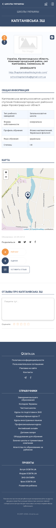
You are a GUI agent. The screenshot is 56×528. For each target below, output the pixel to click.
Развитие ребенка (28, 485)
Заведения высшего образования (28, 398)
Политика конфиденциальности (28, 360)
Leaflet (26, 229)
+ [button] (6, 172)
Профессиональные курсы (28, 424)
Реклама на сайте (28, 368)
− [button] (6, 177)
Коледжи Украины (28, 404)
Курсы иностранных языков (28, 420)
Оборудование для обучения (28, 436)
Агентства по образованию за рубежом (28, 448)
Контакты (28, 372)
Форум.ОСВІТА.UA (28, 473)
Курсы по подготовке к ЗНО (28, 412)
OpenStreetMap (38, 229)
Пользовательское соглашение (28, 364)
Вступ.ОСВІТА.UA (28, 469)
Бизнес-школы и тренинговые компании (28, 441)
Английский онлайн (28, 428)
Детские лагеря (28, 432)
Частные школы (28, 408)
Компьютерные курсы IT (28, 416)
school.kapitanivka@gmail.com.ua (28, 77)
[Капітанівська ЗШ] (28, 44)
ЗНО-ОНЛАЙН (28, 477)
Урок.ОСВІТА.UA (28, 481)
